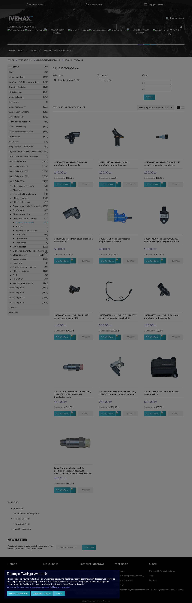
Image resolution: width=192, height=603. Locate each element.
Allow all (59, 593)
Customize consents (42, 593)
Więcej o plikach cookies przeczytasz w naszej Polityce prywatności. (38, 587)
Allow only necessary (18, 593)
